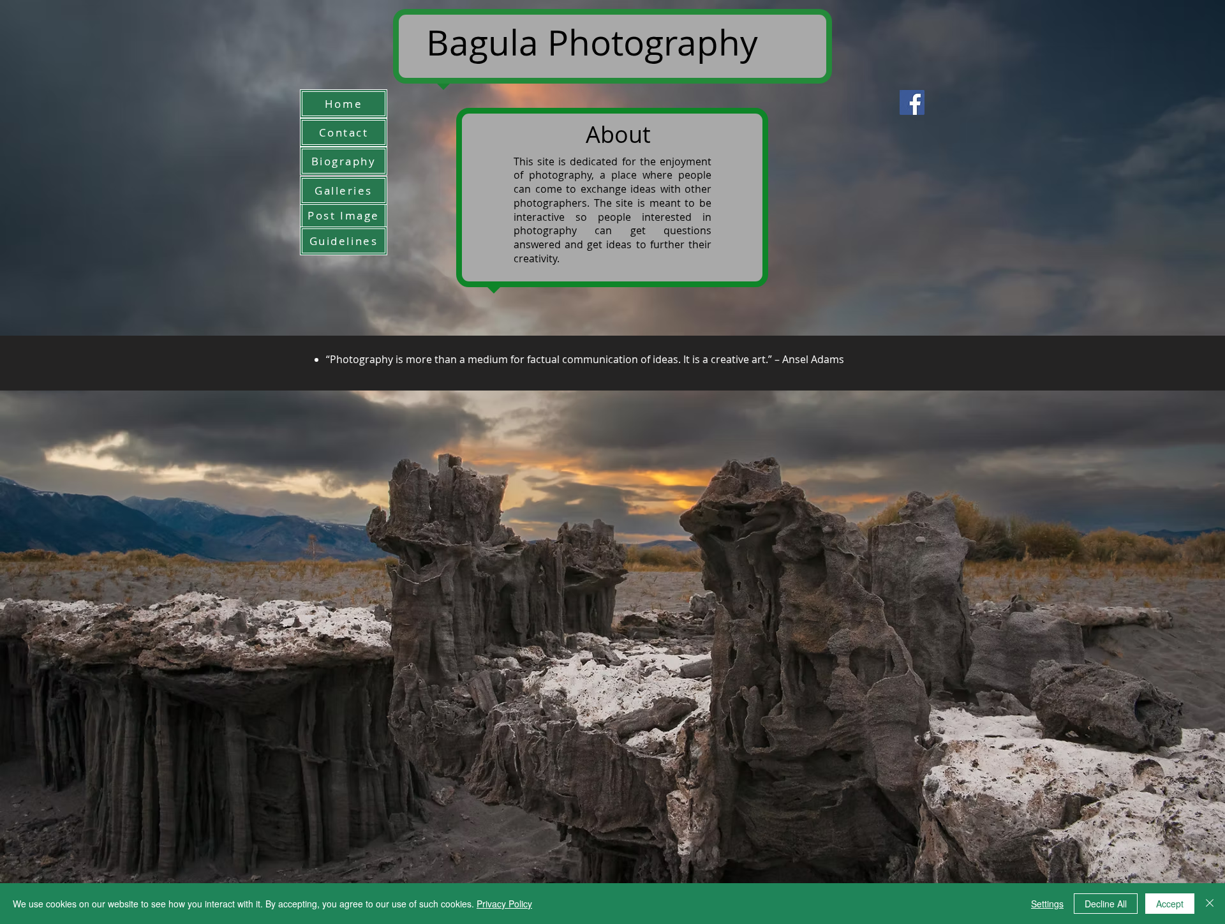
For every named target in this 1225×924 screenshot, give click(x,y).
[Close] (1209, 903)
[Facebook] (912, 102)
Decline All (1106, 903)
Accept (1170, 903)
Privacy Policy (504, 903)
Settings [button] (1047, 903)
